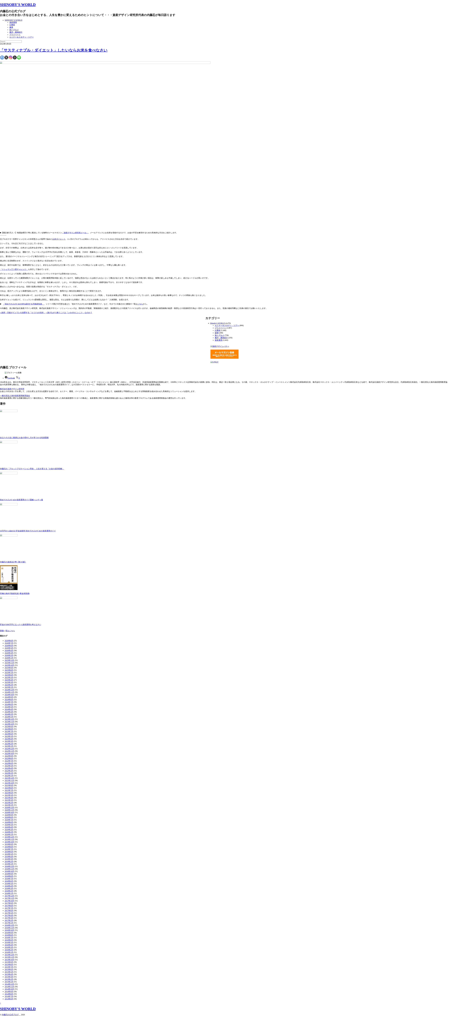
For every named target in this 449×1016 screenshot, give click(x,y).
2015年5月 (9, 972)
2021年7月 (9, 790)
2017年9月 (9, 903)
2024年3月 (9, 712)
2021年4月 (9, 798)
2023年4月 (9, 739)
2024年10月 (9, 695)
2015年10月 (9, 960)
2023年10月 (9, 724)
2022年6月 (9, 763)
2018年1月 (9, 893)
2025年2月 (9, 685)
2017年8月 (9, 906)
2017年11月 (9, 898)
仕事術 (12, 25)
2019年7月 (9, 849)
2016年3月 (9, 947)
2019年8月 (9, 847)
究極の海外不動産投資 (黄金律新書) (15, 593)
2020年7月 (9, 820)
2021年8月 (9, 788)
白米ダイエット (58, 239)
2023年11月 (9, 722)
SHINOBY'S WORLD (18, 4)
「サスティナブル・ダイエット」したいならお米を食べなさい (53, 50)
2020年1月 (9, 834)
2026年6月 (9, 646)
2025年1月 (9, 687)
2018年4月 (9, 886)
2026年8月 (9, 641)
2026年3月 (9, 653)
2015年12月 (9, 955)
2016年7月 (9, 938)
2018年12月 (9, 866)
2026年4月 (9, 650)
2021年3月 (9, 800)
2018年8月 (9, 876)
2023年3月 (9, 741)
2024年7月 (9, 702)
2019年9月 (9, 844)
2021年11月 (9, 781)
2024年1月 (9, 717)
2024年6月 (9, 704)
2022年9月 (9, 756)
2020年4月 (9, 827)
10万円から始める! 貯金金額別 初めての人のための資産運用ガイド (28, 531)
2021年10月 (9, 783)
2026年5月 (9, 648)
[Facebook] (2, 57)
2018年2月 (9, 891)
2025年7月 (9, 673)
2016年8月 (9, 935)
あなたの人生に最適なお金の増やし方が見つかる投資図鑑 (24, 438)
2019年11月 (9, 839)
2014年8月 (9, 994)
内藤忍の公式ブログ (11, 1015)
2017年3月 (9, 918)
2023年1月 (9, 746)
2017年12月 (9, 896)
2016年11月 (9, 928)
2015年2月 (9, 979)
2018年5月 (9, 884)
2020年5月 (9, 825)
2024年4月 (9, 709)
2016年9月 (9, 933)
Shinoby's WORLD (217, 323)
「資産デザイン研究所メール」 (75, 233)
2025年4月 (9, 680)
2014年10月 (9, 989)
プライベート (15, 35)
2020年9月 (9, 815)
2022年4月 (9, 768)
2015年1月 (9, 982)
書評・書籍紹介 (15, 32)
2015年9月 (9, 962)
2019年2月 (9, 861)
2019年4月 (9, 857)
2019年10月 (9, 842)
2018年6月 (9, 881)
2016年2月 (9, 950)
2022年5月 (9, 766)
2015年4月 (9, 974)
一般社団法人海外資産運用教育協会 (15, 396)
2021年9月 (9, 785)
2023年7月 (9, 731)
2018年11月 (9, 869)
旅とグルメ (14, 30)
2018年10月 (9, 871)
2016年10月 (9, 930)
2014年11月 (9, 987)
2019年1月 (9, 864)
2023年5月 (9, 736)
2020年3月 (9, 830)
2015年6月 (9, 969)
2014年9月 (9, 992)
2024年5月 (9, 707)
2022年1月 (9, 776)
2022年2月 (9, 773)
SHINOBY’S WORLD (13, 20)
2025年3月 (9, 682)
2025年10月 (9, 665)
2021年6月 (9, 793)
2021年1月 (9, 805)
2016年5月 (9, 942)
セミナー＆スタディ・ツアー (21, 37)
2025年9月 (9, 668)
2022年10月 (9, 754)
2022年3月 (9, 771)
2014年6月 (9, 999)
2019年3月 (9, 859)
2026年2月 (9, 655)
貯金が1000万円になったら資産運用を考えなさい (20, 625)
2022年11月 (9, 751)
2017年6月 (9, 911)
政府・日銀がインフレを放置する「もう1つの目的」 (22, 313)
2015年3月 (9, 977)
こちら (140, 304)
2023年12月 (9, 719)
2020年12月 (9, 808)
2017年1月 (9, 923)
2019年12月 (9, 837)
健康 (11, 27)
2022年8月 (9, 758)
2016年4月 (9, 945)
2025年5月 (9, 677)
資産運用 (13, 22)
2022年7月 (9, 761)
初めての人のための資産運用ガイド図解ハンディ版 (21, 500)
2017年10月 (9, 901)
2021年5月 (9, 795)
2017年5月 (9, 913)
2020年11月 (9, 810)
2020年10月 (9, 812)
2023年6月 (9, 734)
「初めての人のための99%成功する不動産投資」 (23, 304)
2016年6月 (9, 940)
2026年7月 (9, 643)
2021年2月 (9, 803)
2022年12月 (9, 749)
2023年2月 (9, 744)
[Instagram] (10, 57)
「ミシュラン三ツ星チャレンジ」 (14, 269)
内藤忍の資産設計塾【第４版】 (13, 562)
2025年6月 (9, 675)
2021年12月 (9, 778)
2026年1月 (9, 658)
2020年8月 (9, 817)
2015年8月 (9, 965)
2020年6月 (9, 822)
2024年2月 (9, 714)
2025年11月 (9, 663)
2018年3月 (9, 888)
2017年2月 (9, 920)
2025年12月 (9, 660)
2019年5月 (9, 854)
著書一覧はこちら (7, 631)
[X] (6, 57)
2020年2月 (9, 832)
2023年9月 (9, 727)
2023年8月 (9, 729)
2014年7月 (9, 996)
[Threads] (15, 57)
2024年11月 (9, 692)
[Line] (19, 57)
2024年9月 (9, 697)
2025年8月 (9, 670)
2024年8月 (9, 700)
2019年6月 (9, 852)
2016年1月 (9, 952)
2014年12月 (9, 984)
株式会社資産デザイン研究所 (12, 389)
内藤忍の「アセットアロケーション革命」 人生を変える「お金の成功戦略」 (32, 469)
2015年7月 (9, 967)
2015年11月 (9, 957)
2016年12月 (9, 925)
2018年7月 (9, 879)
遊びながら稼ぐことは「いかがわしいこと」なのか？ (69, 313)
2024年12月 (9, 690)
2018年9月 (9, 874)
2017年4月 (9, 915)
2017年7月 (9, 908)
